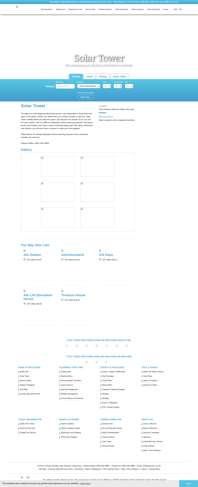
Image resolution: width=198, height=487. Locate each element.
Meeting (105, 394)
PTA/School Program (69, 437)
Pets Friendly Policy (111, 469)
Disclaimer (79, 469)
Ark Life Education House (112, 428)
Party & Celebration (109, 403)
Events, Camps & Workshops (113, 372)
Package (80, 82)
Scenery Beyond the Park (30, 394)
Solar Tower (24, 376)
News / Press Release (152, 450)
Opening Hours (67, 376)
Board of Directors (150, 428)
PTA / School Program (110, 407)
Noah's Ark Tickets (27, 424)
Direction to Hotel (150, 385)
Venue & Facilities (150, 381)
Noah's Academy (67, 424)
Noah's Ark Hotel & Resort (153, 372)
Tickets (76, 76)
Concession (118, 82)
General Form (107, 424)
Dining (103, 76)
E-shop (165, 9)
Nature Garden (25, 381)
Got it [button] (188, 483)
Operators (147, 437)
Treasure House (108, 437)
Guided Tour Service (28, 433)
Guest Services (67, 385)
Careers (144, 469)
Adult (105, 82)
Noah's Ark (24, 372)
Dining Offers (107, 385)
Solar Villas (119, 76)
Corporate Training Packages (113, 389)
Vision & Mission (149, 424)
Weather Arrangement (69, 394)
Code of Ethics (149, 446)
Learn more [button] (85, 483)
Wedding (105, 398)
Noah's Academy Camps (70, 428)
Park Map (23, 389)
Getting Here (60, 9)
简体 (180, 9)
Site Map (42, 469)
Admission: (60, 82)
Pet (126, 82)
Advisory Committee (151, 433)
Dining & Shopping (27, 385)
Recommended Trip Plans (71, 381)
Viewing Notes (154, 469)
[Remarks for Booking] (85, 93)
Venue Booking (108, 446)
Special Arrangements (69, 389)
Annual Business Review (153, 441)
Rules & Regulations (93, 469)
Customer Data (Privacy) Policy (60, 469)
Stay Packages (108, 376)
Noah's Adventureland (110, 433)
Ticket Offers (107, 381)
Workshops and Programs (71, 433)
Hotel (90, 76)
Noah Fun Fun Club (27, 428)
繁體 (175, 9)
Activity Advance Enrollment (72, 398)
